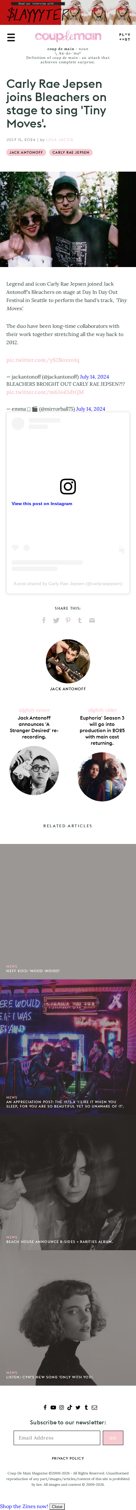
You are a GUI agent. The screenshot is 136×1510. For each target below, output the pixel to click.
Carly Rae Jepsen (71, 152)
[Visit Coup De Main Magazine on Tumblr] (86, 1408)
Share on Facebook (44, 620)
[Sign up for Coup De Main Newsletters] (94, 1408)
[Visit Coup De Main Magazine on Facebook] (45, 1408)
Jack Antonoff (26, 152)
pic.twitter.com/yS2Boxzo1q (42, 359)
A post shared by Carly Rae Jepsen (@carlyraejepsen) (68, 583)
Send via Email (92, 620)
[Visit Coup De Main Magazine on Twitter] (78, 1408)
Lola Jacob (59, 139)
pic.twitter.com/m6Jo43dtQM (45, 392)
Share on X (56, 620)
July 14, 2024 (94, 376)
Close (57, 1506)
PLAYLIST (125, 37)
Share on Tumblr (80, 620)
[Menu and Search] (11, 37)
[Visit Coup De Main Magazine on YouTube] (53, 1408)
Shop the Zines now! (24, 1506)
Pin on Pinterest (68, 620)
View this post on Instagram (42, 503)
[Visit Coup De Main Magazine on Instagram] (61, 1408)
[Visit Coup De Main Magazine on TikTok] (70, 1408)
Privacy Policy (68, 1458)
